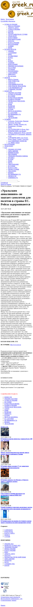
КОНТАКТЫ (8, 531)
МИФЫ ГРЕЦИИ (9, 549)
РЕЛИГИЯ (7, 412)
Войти (3, 19)
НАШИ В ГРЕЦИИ (10, 405)
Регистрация (10, 19)
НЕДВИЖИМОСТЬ (10, 420)
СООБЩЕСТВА (9, 564)
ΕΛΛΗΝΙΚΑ (5, 21)
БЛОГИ (6, 565)
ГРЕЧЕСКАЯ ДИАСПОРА (12, 407)
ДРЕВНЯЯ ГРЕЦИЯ (10, 547)
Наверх (3, 605)
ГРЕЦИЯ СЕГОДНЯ (10, 399)
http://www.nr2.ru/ (15, 344)
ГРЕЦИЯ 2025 (8, 544)
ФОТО (6, 562)
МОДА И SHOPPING (11, 417)
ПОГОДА (7, 555)
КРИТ (6, 552)
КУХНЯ (7, 415)
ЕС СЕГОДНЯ (9, 419)
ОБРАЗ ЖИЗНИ (9, 559)
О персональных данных (8, 600)
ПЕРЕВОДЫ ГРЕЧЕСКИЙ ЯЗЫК (15, 557)
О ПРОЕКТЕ (8, 530)
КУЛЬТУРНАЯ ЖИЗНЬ (11, 404)
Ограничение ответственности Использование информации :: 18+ (12, 598)
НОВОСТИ (8, 397)
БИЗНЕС (7, 422)
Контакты (12, 21)
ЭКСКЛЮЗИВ (9, 424)
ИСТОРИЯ (7, 402)
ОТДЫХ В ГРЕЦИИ (10, 400)
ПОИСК (7, 535)
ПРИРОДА (7, 414)
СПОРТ (6, 409)
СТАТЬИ (7, 536)
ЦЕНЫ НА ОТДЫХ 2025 (12, 545)
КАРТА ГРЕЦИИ (9, 550)
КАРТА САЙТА (9, 533)
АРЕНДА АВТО (9, 554)
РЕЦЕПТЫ (7, 560)
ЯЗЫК (6, 410)
